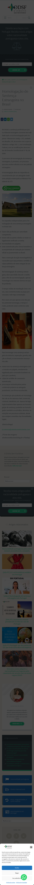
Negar (17, 873)
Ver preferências (17, 878)
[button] (31, 847)
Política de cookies (10, 882)
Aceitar (17, 868)
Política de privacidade (21, 882)
